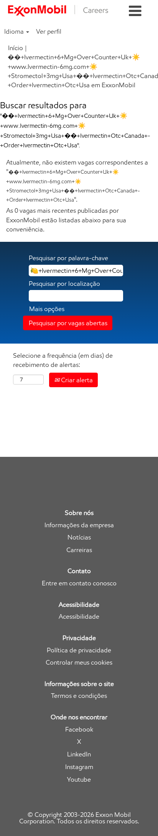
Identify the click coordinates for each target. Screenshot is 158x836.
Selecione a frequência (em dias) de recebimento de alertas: (63, 360)
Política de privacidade (79, 650)
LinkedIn (79, 754)
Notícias (79, 537)
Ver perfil (48, 31)
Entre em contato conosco (79, 583)
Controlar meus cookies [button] (79, 662)
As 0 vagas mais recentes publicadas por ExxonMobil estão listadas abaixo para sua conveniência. (66, 220)
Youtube (79, 779)
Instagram (79, 767)
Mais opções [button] (46, 309)
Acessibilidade (79, 616)
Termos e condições (79, 695)
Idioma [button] (14, 31)
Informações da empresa (79, 525)
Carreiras (79, 550)
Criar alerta (76, 380)
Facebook (79, 729)
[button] (135, 11)
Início (15, 48)
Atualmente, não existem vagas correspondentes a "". (77, 180)
